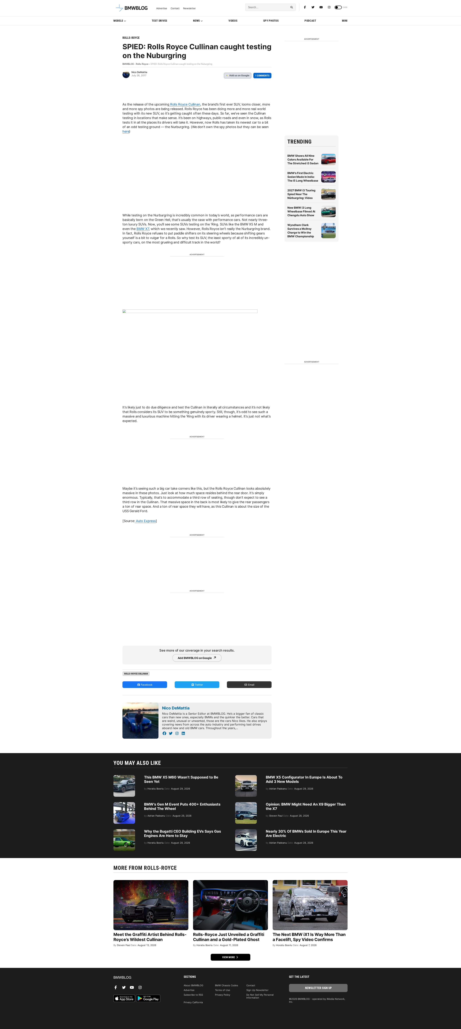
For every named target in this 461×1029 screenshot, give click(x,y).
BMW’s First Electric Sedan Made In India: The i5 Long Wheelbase (302, 176)
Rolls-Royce (131, 37)
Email (250, 684)
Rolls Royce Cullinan (184, 104)
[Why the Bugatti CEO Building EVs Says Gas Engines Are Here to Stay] (124, 831)
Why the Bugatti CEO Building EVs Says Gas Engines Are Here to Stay (182, 833)
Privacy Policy (222, 994)
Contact (175, 8)
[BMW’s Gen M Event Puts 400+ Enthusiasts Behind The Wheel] (124, 804)
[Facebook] (305, 7)
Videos (233, 20)
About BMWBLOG (193, 985)
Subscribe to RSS (193, 994)
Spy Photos (271, 20)
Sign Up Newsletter (257, 990)
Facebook (146, 684)
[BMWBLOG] (142, 977)
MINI (345, 20)
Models (118, 20)
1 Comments (262, 75)
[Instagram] (329, 7)
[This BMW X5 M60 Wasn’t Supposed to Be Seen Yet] (124, 777)
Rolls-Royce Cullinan (136, 673)
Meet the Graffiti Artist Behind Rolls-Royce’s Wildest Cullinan (150, 937)
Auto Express (145, 521)
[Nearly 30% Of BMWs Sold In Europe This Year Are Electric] (246, 831)
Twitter (198, 684)
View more (229, 957)
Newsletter (189, 8)
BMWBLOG (128, 64)
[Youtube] (321, 7)
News (196, 20)
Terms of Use (222, 990)
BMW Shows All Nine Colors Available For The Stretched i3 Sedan (302, 159)
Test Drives (159, 20)
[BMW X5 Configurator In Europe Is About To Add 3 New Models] (246, 777)
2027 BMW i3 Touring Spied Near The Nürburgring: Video (301, 194)
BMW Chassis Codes (226, 985)
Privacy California (193, 1002)
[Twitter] (313, 7)
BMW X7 (142, 229)
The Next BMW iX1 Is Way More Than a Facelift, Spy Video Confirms (309, 937)
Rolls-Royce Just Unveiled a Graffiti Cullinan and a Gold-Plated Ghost (228, 937)
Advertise (161, 8)
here (125, 131)
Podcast (310, 20)
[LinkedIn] (183, 733)
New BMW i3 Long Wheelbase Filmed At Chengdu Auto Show (301, 211)
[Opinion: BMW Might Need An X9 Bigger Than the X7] (246, 804)
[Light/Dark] (338, 7)
